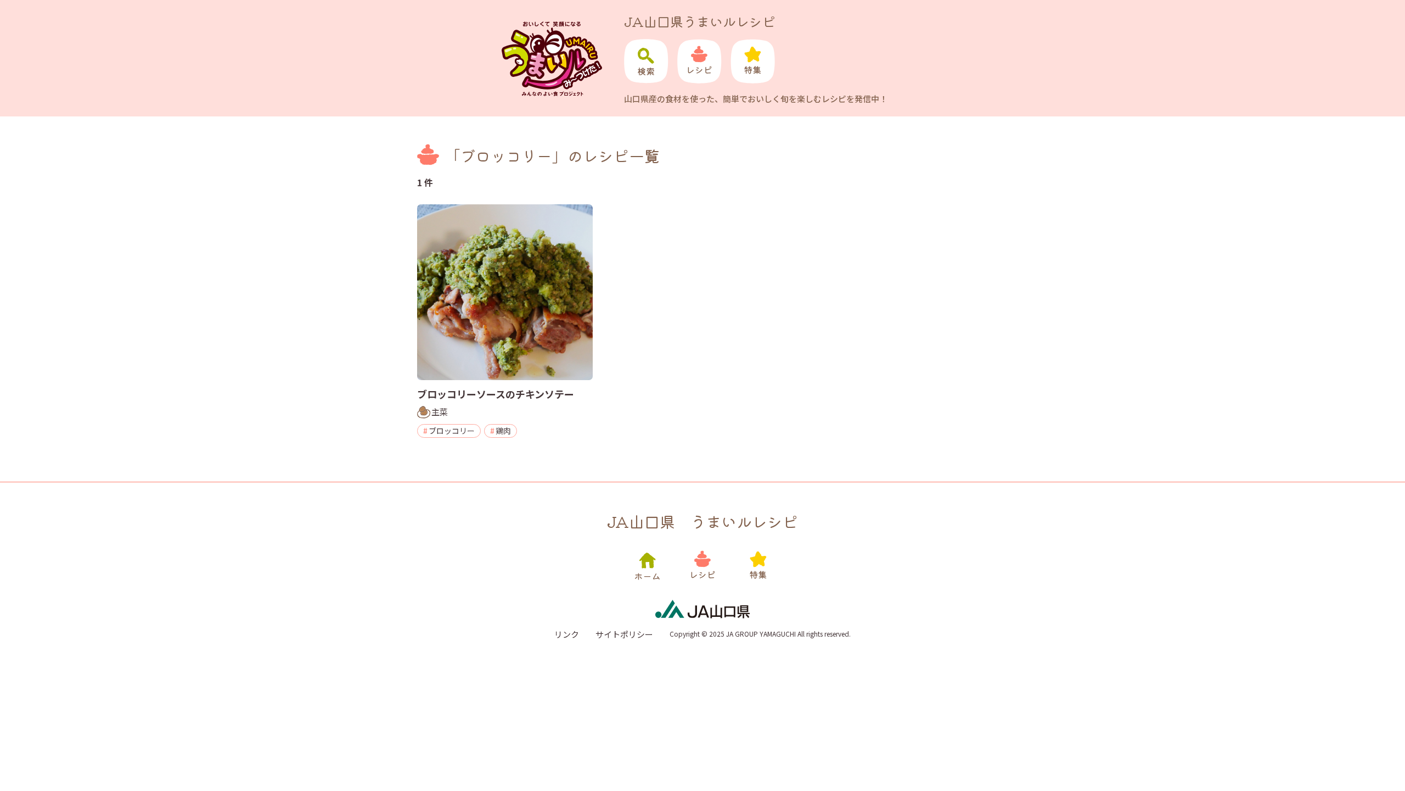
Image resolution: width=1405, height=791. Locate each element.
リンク (566, 634)
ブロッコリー (452, 430)
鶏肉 (503, 430)
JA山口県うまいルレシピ (699, 21)
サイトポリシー (624, 634)
